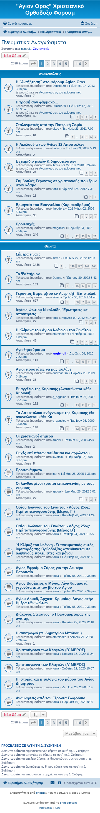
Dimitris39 (59, 85)
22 (77, 236)
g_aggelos (59, 396)
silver (56, 258)
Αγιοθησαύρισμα (30, 350)
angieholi (59, 353)
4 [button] (60, 63)
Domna (57, 277)
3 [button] (54, 63)
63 (94, 302)
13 (83, 361)
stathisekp (59, 333)
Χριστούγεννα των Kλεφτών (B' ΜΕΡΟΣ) (50, 650)
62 (89, 302)
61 (83, 302)
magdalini (58, 228)
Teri (55, 165)
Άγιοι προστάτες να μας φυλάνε (43, 369)
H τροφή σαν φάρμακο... (37, 102)
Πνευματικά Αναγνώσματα (33, 42)
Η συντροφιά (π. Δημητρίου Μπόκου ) (49, 633)
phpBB (40, 792)
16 (77, 286)
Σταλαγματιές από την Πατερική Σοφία (49, 125)
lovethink (58, 456)
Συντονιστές (41, 48)
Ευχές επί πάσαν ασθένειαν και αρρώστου (53, 453)
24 (89, 236)
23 (83, 236)
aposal (56, 491)
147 (80, 266)
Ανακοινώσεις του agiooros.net (60, 92)
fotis (55, 189)
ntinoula (26, 48)
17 (83, 286)
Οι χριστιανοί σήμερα (34, 436)
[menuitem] (17, 23)
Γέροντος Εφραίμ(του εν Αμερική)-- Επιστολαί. (56, 293)
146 (72, 266)
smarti (56, 440)
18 (89, 286)
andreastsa (60, 373)
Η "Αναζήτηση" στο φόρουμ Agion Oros (50, 82)
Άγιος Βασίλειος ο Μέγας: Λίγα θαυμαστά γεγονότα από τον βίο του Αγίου (52, 585)
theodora (58, 208)
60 (77, 302)
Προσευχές (25, 224)
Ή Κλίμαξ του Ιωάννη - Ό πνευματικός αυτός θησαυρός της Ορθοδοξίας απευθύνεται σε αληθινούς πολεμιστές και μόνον (55, 549)
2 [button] (48, 63)
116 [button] (78, 63)
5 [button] (66, 63)
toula (55, 515)
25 (94, 236)
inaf (54, 473)
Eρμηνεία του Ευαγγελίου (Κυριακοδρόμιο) (53, 205)
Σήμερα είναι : (28, 254)
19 (94, 286)
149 (94, 266)
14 (89, 361)
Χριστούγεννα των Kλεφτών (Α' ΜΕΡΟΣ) (50, 665)
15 (94, 361)
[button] (33, 63)
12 (77, 361)
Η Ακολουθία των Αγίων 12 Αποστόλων (50, 144)
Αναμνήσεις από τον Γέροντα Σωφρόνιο (50, 698)
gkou (55, 128)
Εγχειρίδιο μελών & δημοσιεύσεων (46, 161)
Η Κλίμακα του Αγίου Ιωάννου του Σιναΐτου (53, 330)
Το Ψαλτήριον (28, 274)
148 (87, 266)
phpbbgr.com (68, 802)
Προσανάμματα (29, 470)
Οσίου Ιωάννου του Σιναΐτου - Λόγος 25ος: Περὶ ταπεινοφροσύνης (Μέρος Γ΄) (53, 509)
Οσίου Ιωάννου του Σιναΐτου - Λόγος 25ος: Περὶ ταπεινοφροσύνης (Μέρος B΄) (53, 528)
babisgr (57, 148)
